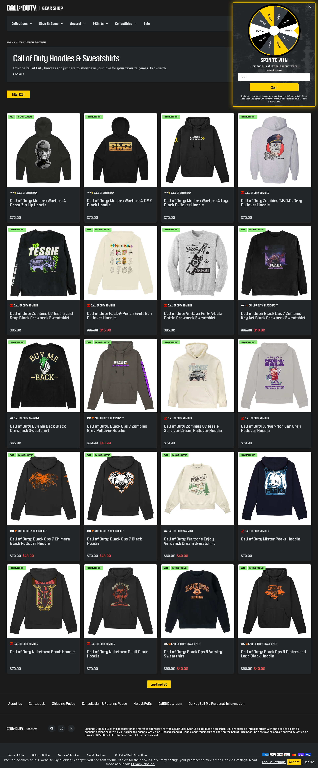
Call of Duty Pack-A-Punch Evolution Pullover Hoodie (119, 315)
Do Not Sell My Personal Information (216, 703)
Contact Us (37, 703)
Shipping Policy (63, 703)
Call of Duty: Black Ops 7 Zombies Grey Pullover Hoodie (117, 428)
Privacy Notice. (143, 764)
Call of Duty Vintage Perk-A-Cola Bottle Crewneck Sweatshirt (193, 315)
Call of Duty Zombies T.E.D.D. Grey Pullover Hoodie (271, 202)
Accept (294, 762)
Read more (18, 74)
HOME (9, 42)
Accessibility (16, 755)
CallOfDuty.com (170, 703)
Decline (309, 762)
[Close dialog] (309, 6)
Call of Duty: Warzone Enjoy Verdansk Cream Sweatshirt (189, 541)
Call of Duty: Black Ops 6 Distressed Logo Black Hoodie (273, 653)
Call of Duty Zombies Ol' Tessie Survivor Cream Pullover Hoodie (193, 428)
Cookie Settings (274, 762)
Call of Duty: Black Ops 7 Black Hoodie (114, 541)
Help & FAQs (143, 703)
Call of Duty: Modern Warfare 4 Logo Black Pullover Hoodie (197, 202)
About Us (15, 703)
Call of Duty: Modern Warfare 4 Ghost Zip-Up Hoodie (38, 202)
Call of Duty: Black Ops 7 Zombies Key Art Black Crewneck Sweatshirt (273, 315)
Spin (274, 87)
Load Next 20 (159, 684)
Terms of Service (68, 755)
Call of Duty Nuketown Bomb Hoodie (42, 651)
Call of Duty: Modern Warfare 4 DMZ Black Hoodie (119, 202)
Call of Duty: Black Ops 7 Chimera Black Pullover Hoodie (40, 541)
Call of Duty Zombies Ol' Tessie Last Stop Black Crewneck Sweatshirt (42, 315)
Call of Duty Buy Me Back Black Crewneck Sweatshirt (38, 428)
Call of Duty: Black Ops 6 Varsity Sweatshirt (193, 653)
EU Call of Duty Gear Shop (131, 755)
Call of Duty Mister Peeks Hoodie (270, 539)
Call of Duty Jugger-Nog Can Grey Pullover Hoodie (271, 428)
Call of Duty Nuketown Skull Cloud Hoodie (118, 653)
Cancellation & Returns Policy (104, 703)
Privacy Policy (41, 755)
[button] (22, 23)
